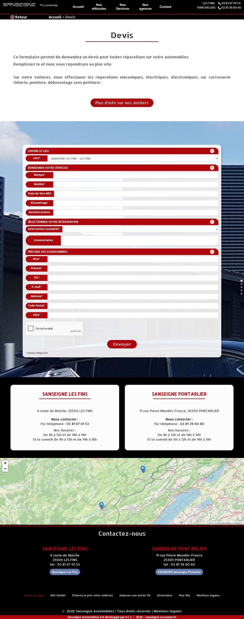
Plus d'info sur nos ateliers (122, 102)
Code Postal (36, 305)
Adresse (36, 296)
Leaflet (210, 522)
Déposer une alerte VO (135, 595)
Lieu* (36, 158)
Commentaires (43, 240)
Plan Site (184, 595)
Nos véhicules (99, 6)
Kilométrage (39, 202)
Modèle (39, 184)
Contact (165, 7)
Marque (39, 174)
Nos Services (122, 6)
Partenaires (164, 595)
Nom (36, 258)
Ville (36, 315)
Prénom (36, 268)
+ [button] (5, 463)
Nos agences (145, 6)
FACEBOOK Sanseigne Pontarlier (179, 571)
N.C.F (128, 617)
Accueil (78, 7)
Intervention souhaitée (43, 229)
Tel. (36, 277)
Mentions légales (208, 595)
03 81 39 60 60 (231, 7)
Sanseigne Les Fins (65, 571)
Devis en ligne (34, 595)
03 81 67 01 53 (231, 3)
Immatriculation (39, 212)
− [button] (5, 468)
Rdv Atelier (58, 595)
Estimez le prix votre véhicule (92, 595)
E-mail (36, 286)
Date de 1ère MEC (40, 193)
